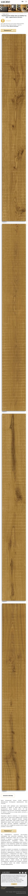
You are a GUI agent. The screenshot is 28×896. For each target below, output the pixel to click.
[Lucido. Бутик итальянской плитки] (14, 1)
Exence (25, 13)
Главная (3, 13)
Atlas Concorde (20, 13)
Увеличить (26, 35)
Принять (14, 884)
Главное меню (26, 1)
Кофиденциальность (19, 887)
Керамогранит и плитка (10, 13)
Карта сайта (3, 887)
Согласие (3, 888)
